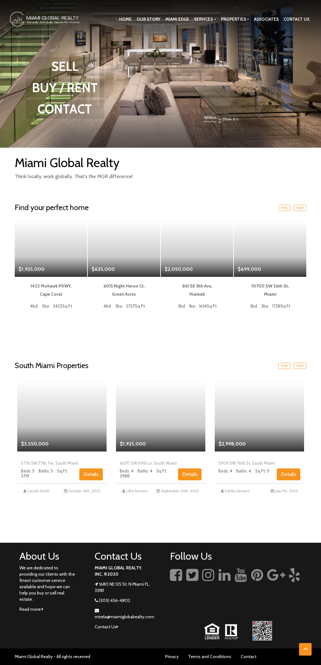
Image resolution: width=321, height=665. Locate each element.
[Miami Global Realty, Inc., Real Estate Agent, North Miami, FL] (174, 603)
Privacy (172, 656)
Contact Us (296, 19)
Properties (233, 19)
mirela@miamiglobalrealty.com (124, 617)
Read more (30, 609)
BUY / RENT (65, 87)
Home (125, 19)
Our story (148, 19)
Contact (248, 656)
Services (203, 19)
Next (300, 208)
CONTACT (65, 109)
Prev (284, 208)
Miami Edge (177, 19)
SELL (64, 66)
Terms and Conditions (209, 656)
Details (91, 474)
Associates (266, 19)
